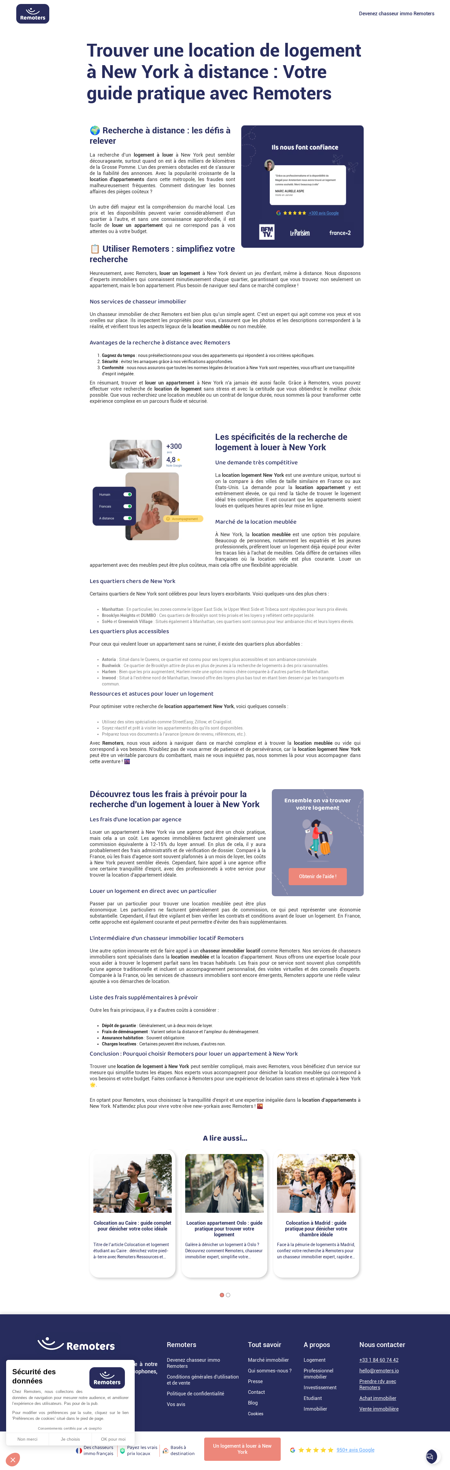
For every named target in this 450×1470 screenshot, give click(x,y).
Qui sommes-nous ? (270, 1371)
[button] (13, 1459)
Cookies (255, 1413)
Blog (253, 1403)
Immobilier (315, 1409)
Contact (256, 1392)
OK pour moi (113, 1439)
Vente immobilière (379, 1409)
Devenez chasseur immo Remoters (396, 14)
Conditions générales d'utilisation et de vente (203, 1380)
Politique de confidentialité (195, 1394)
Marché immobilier (268, 1360)
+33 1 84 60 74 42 (379, 1360)
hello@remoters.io (379, 1371)
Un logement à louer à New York (242, 1449)
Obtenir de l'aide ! (317, 876)
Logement (314, 1360)
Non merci (27, 1439)
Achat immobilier (377, 1398)
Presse (255, 1381)
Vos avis (176, 1404)
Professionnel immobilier (318, 1374)
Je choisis (70, 1439)
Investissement (320, 1387)
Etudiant (313, 1398)
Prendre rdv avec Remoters (377, 1384)
